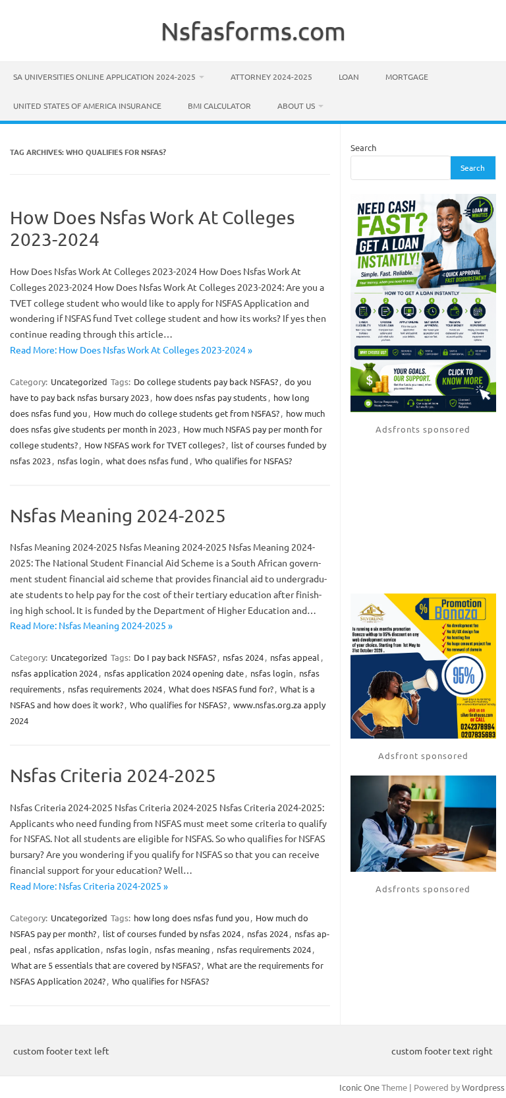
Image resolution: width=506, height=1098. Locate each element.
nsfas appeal (295, 657)
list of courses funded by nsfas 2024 (171, 933)
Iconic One (359, 1087)
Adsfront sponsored (423, 755)
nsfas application (66, 949)
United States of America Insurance (87, 105)
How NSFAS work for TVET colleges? (154, 444)
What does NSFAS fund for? (221, 688)
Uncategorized (79, 381)
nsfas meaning (182, 949)
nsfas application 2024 (54, 673)
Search (363, 147)
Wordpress (483, 1087)
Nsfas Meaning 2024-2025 (118, 515)
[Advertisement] (423, 514)
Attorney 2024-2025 (271, 76)
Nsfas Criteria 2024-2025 (113, 775)
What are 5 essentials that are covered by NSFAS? (105, 965)
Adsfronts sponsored (423, 429)
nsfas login (78, 460)
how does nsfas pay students (211, 397)
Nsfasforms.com (253, 30)
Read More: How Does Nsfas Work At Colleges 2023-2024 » (131, 349)
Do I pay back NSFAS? (175, 657)
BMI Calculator (219, 105)
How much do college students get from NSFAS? (186, 413)
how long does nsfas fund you (191, 917)
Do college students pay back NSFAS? (206, 381)
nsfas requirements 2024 (115, 688)
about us (296, 105)
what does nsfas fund (147, 460)
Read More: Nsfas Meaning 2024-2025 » (91, 625)
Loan (349, 76)
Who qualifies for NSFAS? (243, 460)
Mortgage (406, 76)
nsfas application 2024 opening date (174, 673)
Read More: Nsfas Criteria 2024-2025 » (89, 886)
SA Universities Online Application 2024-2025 (104, 76)
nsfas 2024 (243, 657)
